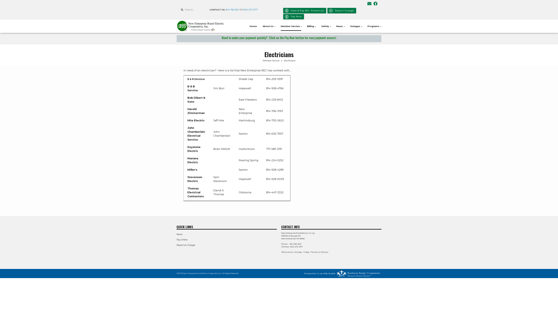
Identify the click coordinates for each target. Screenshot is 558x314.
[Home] (201, 26)
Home (253, 26)
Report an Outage (186, 245)
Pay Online (182, 239)
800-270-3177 (250, 9)
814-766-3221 (232, 9)
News (340, 28)
